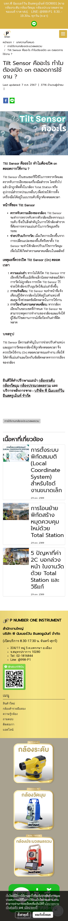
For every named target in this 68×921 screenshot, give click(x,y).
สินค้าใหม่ (9, 703)
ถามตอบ (8, 719)
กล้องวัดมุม (11, 385)
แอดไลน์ (8, 729)
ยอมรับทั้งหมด (43, 914)
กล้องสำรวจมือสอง (14, 708)
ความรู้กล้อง (10, 714)
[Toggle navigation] (63, 34)
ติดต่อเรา (8, 724)
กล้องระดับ (47, 380)
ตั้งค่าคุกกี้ (23, 914)
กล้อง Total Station (39, 187)
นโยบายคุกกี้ (30, 907)
